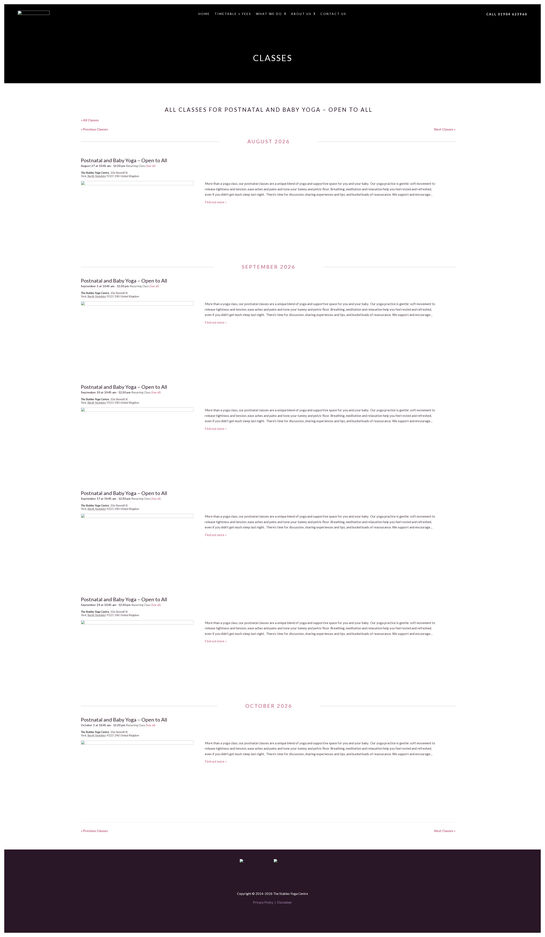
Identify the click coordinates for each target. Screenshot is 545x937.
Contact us (333, 14)
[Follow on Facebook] (265, 915)
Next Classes (444, 129)
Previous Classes (94, 129)
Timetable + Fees (233, 14)
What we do (269, 14)
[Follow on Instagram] (279, 915)
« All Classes (90, 120)
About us (301, 14)
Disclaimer (284, 902)
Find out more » (216, 202)
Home (204, 14)
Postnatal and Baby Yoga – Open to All (124, 160)
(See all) (150, 166)
